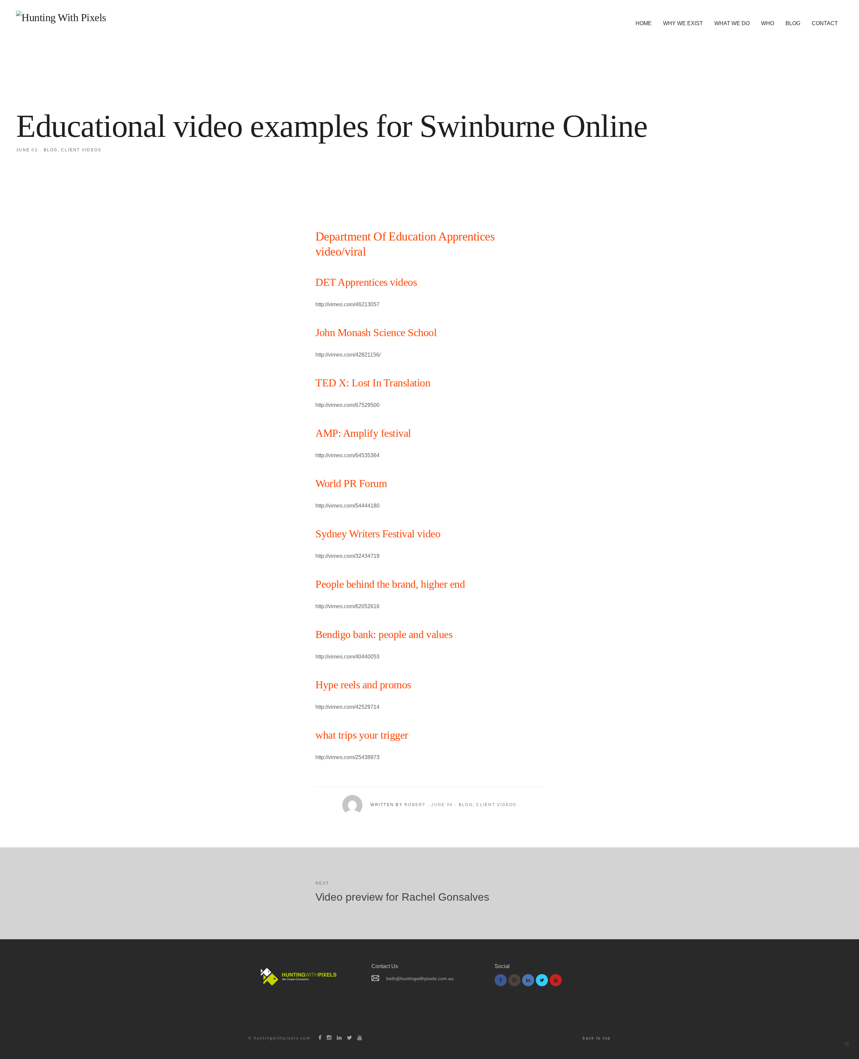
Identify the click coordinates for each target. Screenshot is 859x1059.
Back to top (597, 1038)
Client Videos (81, 150)
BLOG (793, 23)
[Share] (846, 1044)
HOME (644, 23)
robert (415, 804)
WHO (767, 23)
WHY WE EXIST (683, 23)
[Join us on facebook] (501, 980)
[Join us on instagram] (514, 980)
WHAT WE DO (732, 23)
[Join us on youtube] (556, 980)
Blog (51, 150)
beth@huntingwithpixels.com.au (420, 978)
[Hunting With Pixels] (61, 17)
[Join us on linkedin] (528, 980)
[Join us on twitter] (542, 980)
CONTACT (825, 23)
